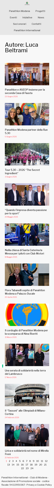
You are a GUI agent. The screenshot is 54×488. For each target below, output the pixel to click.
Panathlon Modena (19, 11)
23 (27, 468)
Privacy (30, 484)
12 (46, 461)
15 (17, 464)
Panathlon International (27, 30)
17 (27, 464)
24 (32, 468)
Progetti (40, 11)
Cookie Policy (44, 484)
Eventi (13, 17)
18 (31, 464)
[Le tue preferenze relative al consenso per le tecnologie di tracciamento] (2, 366)
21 (45, 464)
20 (40, 464)
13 (8, 464)
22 (22, 468)
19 (36, 464)
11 (42, 461)
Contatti (36, 24)
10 (37, 461)
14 (13, 464)
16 (22, 464)
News (41, 17)
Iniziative (27, 17)
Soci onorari (19, 24)
